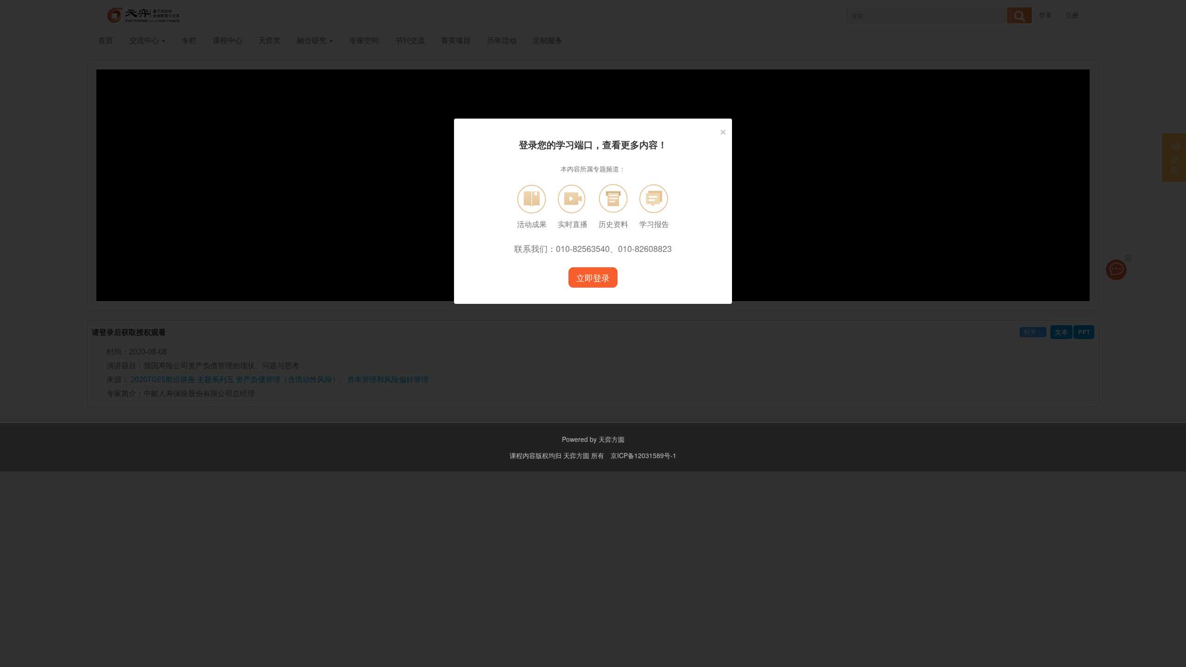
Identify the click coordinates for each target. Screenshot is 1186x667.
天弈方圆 (612, 439)
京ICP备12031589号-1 (643, 455)
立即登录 (593, 277)
